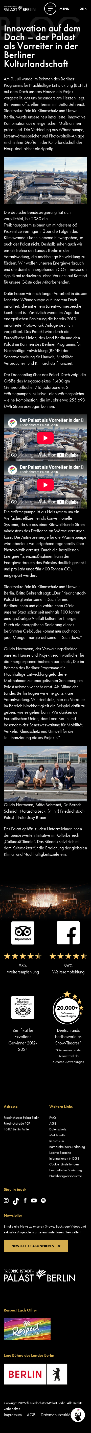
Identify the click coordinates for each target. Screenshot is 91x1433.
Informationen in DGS (64, 1158)
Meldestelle (57, 1135)
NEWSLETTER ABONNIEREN (32, 1246)
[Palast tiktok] (16, 1201)
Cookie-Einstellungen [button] (64, 1164)
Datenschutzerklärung (59, 1415)
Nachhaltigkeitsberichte (65, 1176)
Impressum (56, 1141)
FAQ (52, 1117)
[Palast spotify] (43, 1200)
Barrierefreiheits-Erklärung (67, 1146)
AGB (52, 1123)
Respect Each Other (20, 1310)
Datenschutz (57, 1129)
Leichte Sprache (60, 1152)
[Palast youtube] (34, 1200)
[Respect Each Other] (27, 1328)
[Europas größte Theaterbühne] (19, 8)
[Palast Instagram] (6, 1200)
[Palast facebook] (25, 1200)
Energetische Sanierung (65, 1170)
